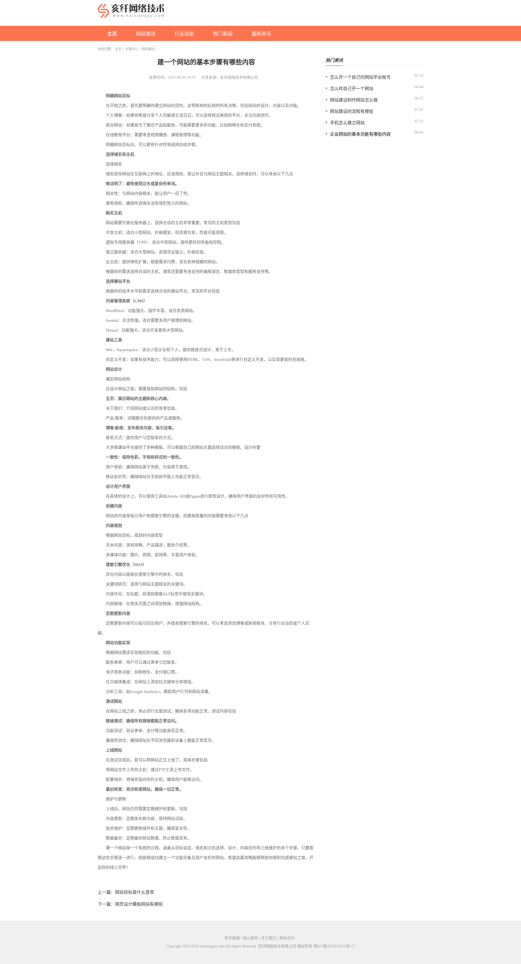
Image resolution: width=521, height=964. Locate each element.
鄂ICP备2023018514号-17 (334, 946)
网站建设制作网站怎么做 (354, 100)
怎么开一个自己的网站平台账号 (360, 77)
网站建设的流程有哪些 (351, 111)
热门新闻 (223, 34)
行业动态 (184, 34)
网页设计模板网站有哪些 (139, 904)
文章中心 (131, 49)
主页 (112, 34)
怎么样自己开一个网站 (351, 88)
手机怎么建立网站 (347, 122)
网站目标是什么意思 (134, 892)
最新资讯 (261, 34)
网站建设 (145, 34)
